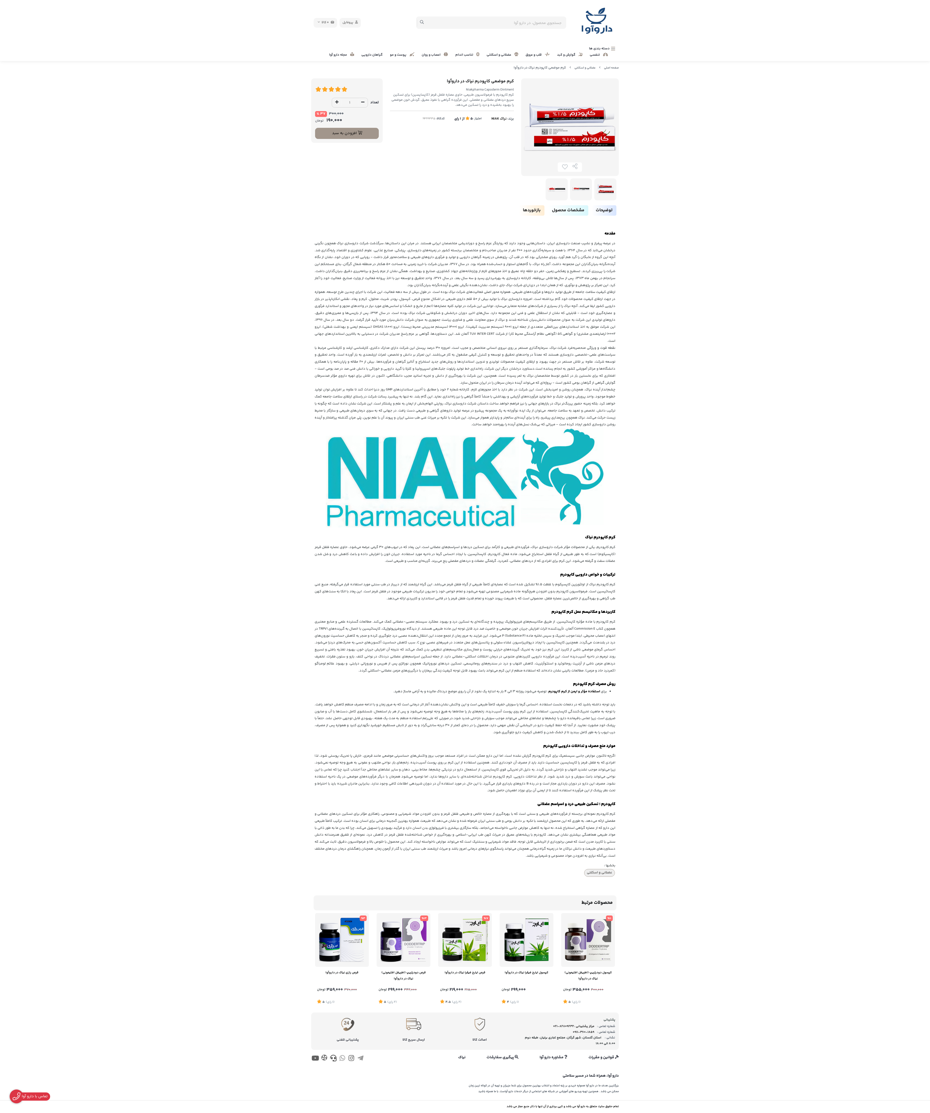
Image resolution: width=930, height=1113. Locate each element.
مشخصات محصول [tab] (568, 210)
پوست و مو (398, 55)
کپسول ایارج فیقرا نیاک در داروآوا (526, 972)
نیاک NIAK (499, 119)
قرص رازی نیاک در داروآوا (342, 972)
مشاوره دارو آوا (552, 1057)
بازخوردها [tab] (532, 210)
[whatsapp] (342, 1059)
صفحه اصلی (611, 68)
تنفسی (595, 55)
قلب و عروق (534, 55)
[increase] (337, 102)
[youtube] (315, 1059)
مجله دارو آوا (338, 55)
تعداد (374, 102)
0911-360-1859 (583, 1032)
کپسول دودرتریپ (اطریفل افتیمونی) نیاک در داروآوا (588, 975)
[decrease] (363, 102)
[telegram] (360, 1059)
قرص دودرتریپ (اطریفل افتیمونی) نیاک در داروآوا (403, 975)
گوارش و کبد (566, 55)
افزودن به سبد (345, 133)
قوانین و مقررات (602, 1057)
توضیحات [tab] (604, 210)
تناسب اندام (464, 55)
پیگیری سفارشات (501, 1057)
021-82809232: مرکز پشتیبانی (573, 1026)
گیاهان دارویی (372, 55)
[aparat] (324, 1059)
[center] (422, 22)
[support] (333, 1059)
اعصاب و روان (431, 55)
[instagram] (351, 1059)
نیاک (461, 1057)
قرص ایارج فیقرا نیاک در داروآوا (465, 972)
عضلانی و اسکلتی (499, 55)
